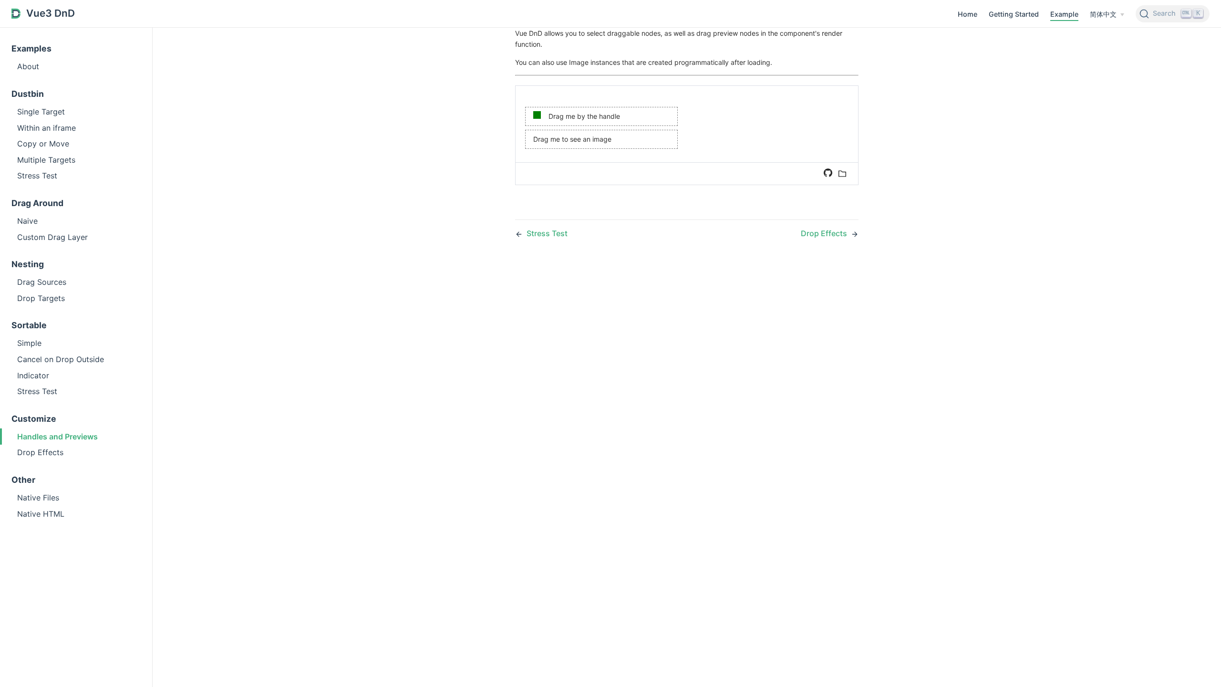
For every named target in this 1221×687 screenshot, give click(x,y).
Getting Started (1014, 14)
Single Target (41, 111)
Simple (29, 343)
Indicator (33, 375)
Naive (27, 221)
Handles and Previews (57, 436)
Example (1064, 14)
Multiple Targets (46, 160)
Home (967, 14)
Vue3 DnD (50, 13)
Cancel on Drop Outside (60, 359)
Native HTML (40, 514)
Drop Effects (40, 452)
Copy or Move (43, 143)
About (28, 66)
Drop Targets (41, 298)
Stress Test (37, 175)
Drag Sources (41, 282)
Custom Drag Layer (52, 237)
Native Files (38, 497)
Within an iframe (46, 128)
